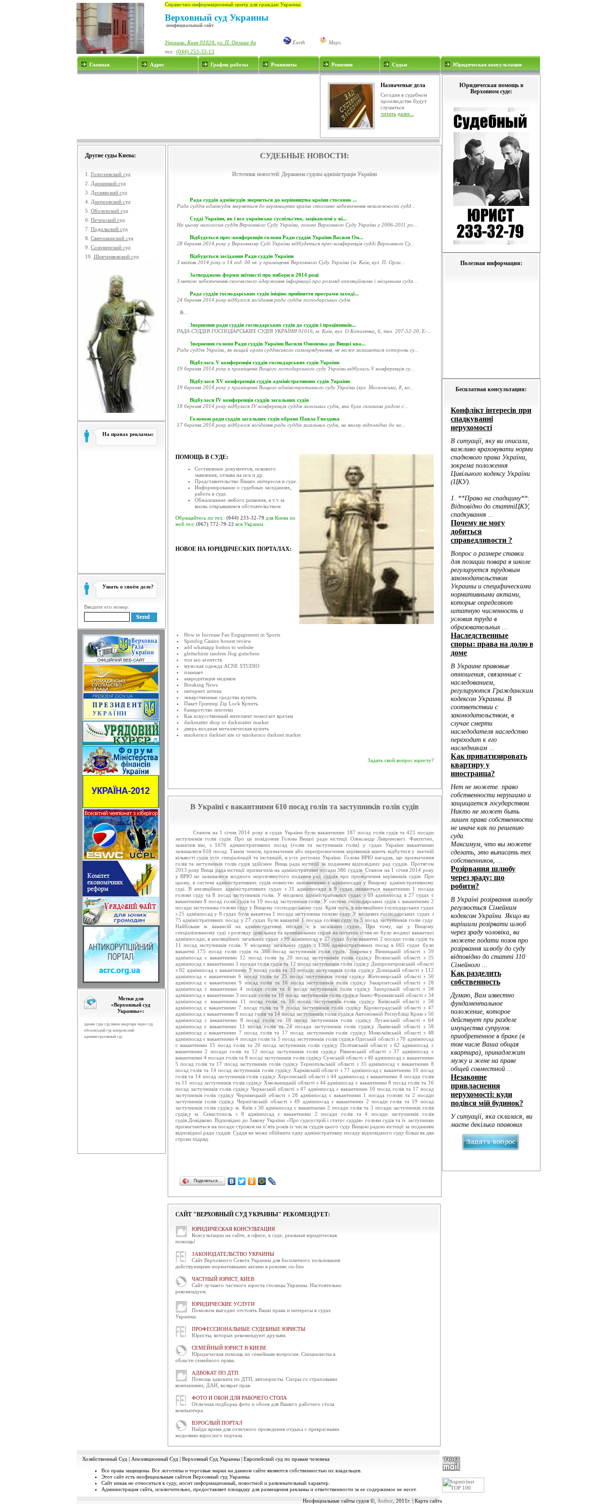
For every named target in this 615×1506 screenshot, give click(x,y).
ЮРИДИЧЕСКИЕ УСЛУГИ (223, 1304)
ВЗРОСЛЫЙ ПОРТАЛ (217, 1423)
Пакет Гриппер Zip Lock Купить (221, 703)
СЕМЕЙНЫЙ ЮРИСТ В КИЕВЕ (229, 1348)
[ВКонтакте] (232, 1181)
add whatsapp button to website (219, 647)
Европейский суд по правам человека (287, 1459)
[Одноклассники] (252, 1181)
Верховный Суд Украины (211, 1459)
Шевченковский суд (116, 256)
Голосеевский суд (111, 174)
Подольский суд (109, 229)
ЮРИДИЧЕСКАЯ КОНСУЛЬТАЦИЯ (233, 1229)
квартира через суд (137, 1024)
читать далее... (397, 113)
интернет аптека (202, 691)
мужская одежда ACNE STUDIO (221, 666)
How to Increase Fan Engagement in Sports (232, 635)
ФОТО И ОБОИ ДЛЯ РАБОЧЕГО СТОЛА (239, 1398)
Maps (334, 42)
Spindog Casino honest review (217, 641)
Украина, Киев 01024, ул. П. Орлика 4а (210, 42)
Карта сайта (428, 1501)
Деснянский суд (109, 192)
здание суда (93, 1024)
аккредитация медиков (209, 678)
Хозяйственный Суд (104, 1459)
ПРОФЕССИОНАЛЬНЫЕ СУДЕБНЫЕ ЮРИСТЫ (249, 1329)
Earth (298, 42)
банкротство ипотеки (208, 710)
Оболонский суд (109, 211)
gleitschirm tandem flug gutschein (221, 653)
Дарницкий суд (108, 183)
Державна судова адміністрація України (329, 174)
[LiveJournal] (272, 1181)
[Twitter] (242, 1181)
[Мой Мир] (262, 1181)
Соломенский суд (111, 247)
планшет (193, 672)
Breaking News (201, 685)
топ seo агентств (203, 660)
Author (385, 1501)
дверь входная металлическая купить (226, 728)
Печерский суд (108, 220)
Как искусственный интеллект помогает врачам (238, 716)
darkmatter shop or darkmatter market (226, 722)
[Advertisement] (198, 106)
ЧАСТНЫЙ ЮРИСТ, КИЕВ (223, 1279)
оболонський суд (97, 1030)
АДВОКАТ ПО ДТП (215, 1373)
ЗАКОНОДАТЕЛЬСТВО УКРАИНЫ (233, 1254)
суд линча (112, 1024)
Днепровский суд (111, 201)
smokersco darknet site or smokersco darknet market (242, 735)
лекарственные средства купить (220, 697)
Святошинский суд (112, 238)
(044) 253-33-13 (195, 51)
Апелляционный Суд (154, 1459)
